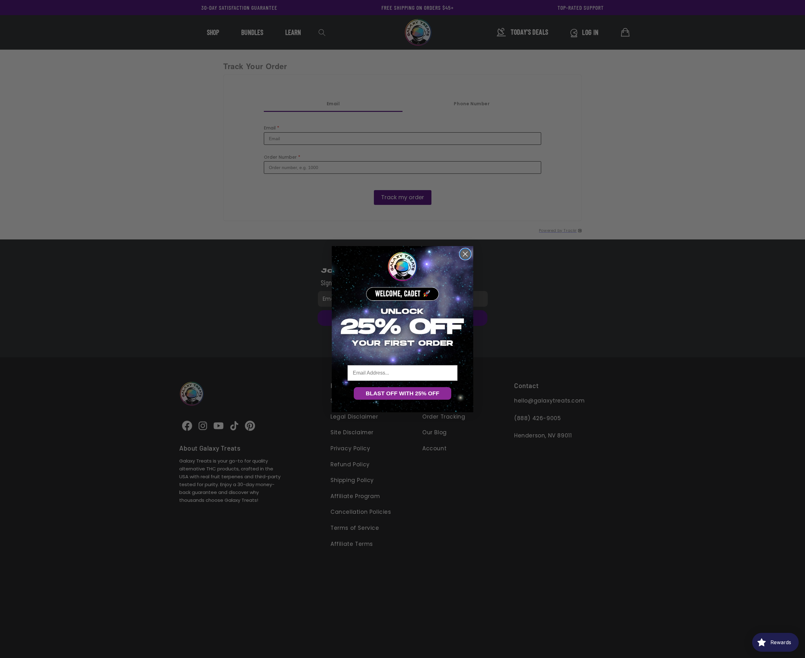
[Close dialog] (465, 254)
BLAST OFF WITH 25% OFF (402, 393)
